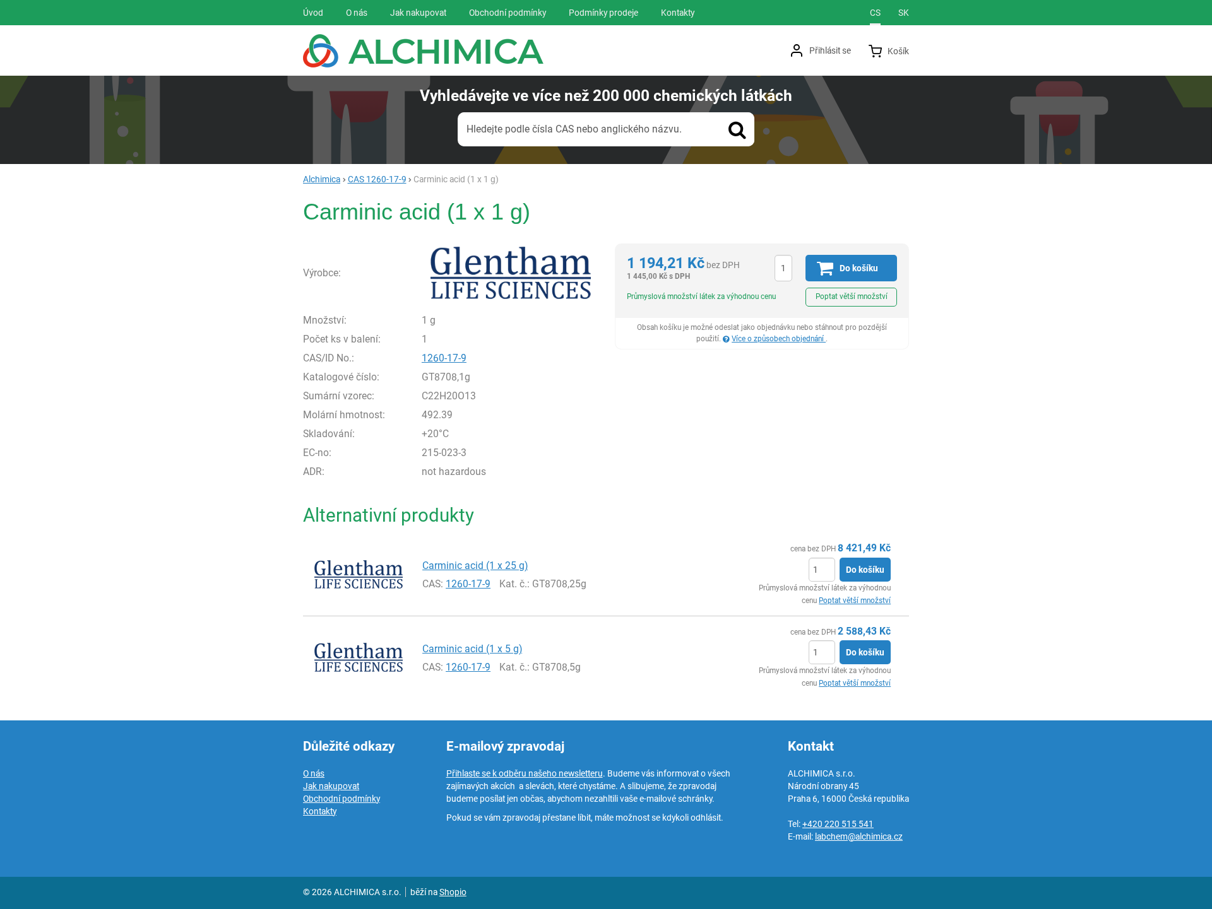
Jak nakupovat (331, 786)
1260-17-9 (444, 358)
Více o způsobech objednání (779, 338)
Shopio (452, 892)
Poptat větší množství (852, 296)
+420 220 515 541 (838, 824)
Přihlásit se (830, 50)
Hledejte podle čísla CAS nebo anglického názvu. (574, 129)
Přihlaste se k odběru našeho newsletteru (524, 773)
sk (903, 13)
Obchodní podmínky (341, 799)
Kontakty (319, 811)
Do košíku (865, 570)
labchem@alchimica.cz (859, 836)
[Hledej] (737, 129)
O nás (313, 773)
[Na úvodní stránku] (423, 50)
